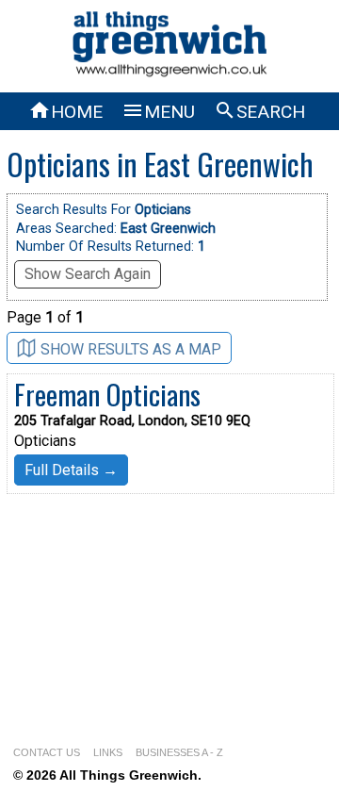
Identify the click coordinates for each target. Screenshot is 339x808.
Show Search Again (87, 274)
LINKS (107, 752)
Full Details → (71, 470)
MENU (158, 112)
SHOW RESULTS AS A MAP (130, 349)
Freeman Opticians (107, 394)
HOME (65, 112)
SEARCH (259, 112)
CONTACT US (46, 752)
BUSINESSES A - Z (179, 752)
